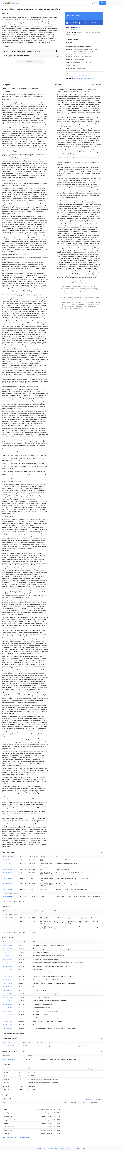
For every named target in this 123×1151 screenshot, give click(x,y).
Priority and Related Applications (82, 76)
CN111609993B (7, 917)
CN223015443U (7, 1021)
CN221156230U (7, 1011)
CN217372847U (7, 1000)
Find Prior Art (84, 22)
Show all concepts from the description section (16, 1137)
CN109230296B (7, 969)
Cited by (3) (83, 74)
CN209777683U (7, 966)
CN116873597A (7, 1004)
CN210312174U (7, 987)
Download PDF (72, 22)
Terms (68, 1148)
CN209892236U (7, 1014)
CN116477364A (7, 927)
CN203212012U (7, 878)
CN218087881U (7, 993)
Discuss (91, 78)
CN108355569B (7, 945)
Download (90, 1099)
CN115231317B (7, 921)
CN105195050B (7, 983)
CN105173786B (7, 973)
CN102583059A (7, 959)
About (39, 1148)
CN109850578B (7, 949)
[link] (6, 1106)
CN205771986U (7, 884)
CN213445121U (7, 980)
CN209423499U (7, 1018)
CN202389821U (7, 873)
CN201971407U (7, 955)
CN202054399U (7, 990)
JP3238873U (6, 952)
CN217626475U (7, 1007)
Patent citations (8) (74, 74)
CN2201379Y (6, 860)
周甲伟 (73, 30)
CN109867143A (7, 962)
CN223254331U (7, 1025)
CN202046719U (7, 869)
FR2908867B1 (7, 896)
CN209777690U (7, 976)
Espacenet (77, 78)
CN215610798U (7, 997)
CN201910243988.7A (9, 1046)
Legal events (90, 74)
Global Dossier (85, 78)
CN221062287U (7, 1028)
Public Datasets (59, 1148)
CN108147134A (7, 889)
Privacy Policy (76, 1148)
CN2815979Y (6, 863)
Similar (94, 22)
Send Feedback (48, 1148)
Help (84, 1148)
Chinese (78, 27)
